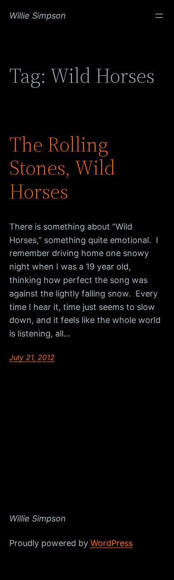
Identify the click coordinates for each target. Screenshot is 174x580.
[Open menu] (159, 15)
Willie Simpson (37, 15)
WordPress (111, 543)
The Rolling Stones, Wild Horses (62, 168)
